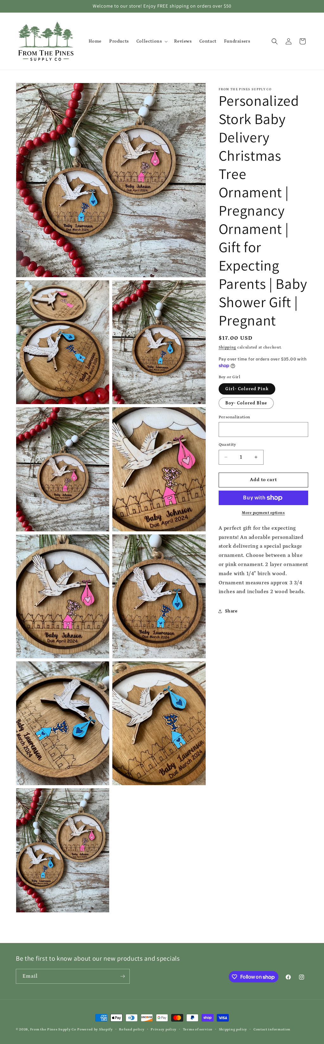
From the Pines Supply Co (53, 1029)
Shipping (227, 347)
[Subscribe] (122, 976)
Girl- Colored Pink (247, 388)
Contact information (271, 1029)
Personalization (234, 417)
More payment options (263, 513)
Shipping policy (233, 1029)
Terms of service (198, 1029)
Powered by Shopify (95, 1029)
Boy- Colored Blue (246, 403)
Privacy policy (164, 1029)
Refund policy (131, 1029)
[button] (152, 41)
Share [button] (231, 611)
